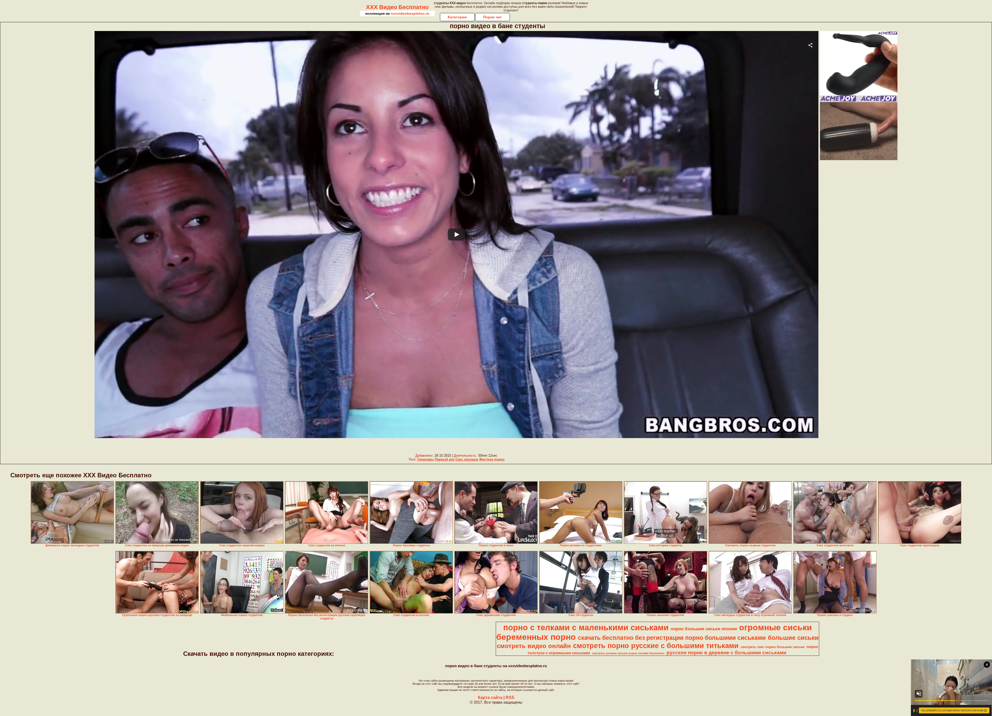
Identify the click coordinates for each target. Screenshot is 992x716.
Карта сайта (490, 697)
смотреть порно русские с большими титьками (656, 646)
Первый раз (444, 459)
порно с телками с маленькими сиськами (586, 627)
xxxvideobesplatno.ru (410, 13)
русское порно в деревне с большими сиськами (726, 652)
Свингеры (425, 459)
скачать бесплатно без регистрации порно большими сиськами (672, 637)
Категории (457, 17)
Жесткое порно (492, 459)
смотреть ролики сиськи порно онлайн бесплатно (628, 653)
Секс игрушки (466, 459)
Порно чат (492, 17)
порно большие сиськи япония (704, 628)
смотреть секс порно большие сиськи (772, 647)
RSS (510, 697)
